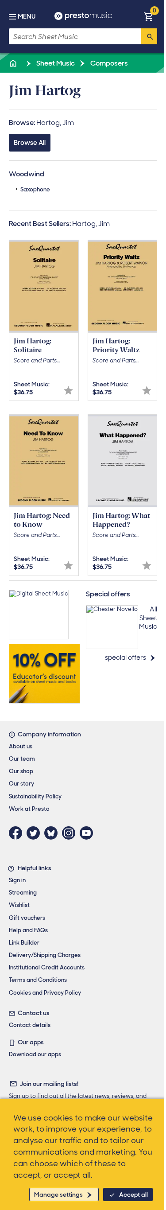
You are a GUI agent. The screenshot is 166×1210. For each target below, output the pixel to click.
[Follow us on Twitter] (35, 833)
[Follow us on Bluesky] (53, 833)
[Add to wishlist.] (68, 390)
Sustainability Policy (35, 796)
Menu (26, 16)
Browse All (30, 142)
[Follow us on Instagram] (71, 833)
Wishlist (19, 905)
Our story (21, 783)
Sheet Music (55, 63)
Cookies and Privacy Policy (45, 992)
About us (20, 746)
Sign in (17, 880)
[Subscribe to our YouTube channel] (88, 833)
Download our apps (35, 1054)
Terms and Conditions (38, 980)
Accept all (133, 1194)
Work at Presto (29, 809)
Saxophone (35, 189)
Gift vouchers (27, 918)
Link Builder (24, 942)
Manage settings (58, 1194)
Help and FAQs (28, 930)
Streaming (23, 892)
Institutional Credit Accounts (47, 967)
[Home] (14, 63)
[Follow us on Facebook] (18, 833)
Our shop (21, 771)
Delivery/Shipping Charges (45, 955)
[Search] (149, 36)
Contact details (29, 1025)
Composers (108, 63)
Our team (22, 759)
